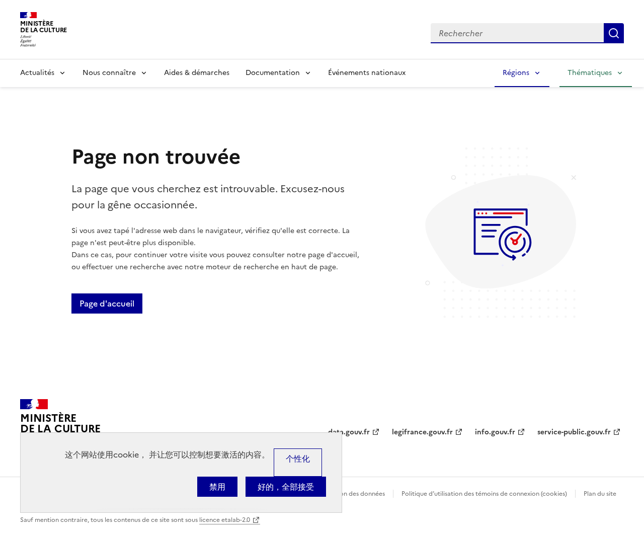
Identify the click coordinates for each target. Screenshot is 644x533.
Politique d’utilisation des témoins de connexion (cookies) (484, 493)
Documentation (273, 72)
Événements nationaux (367, 72)
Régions (516, 72)
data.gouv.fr (349, 432)
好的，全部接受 (286, 487)
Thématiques (590, 72)
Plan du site (600, 493)
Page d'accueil (106, 303)
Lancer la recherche (614, 33)
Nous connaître (109, 72)
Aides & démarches (196, 72)
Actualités (37, 72)
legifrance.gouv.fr (422, 432)
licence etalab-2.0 (224, 519)
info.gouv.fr (495, 432)
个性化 (298, 458)
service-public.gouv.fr (574, 432)
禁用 (217, 487)
